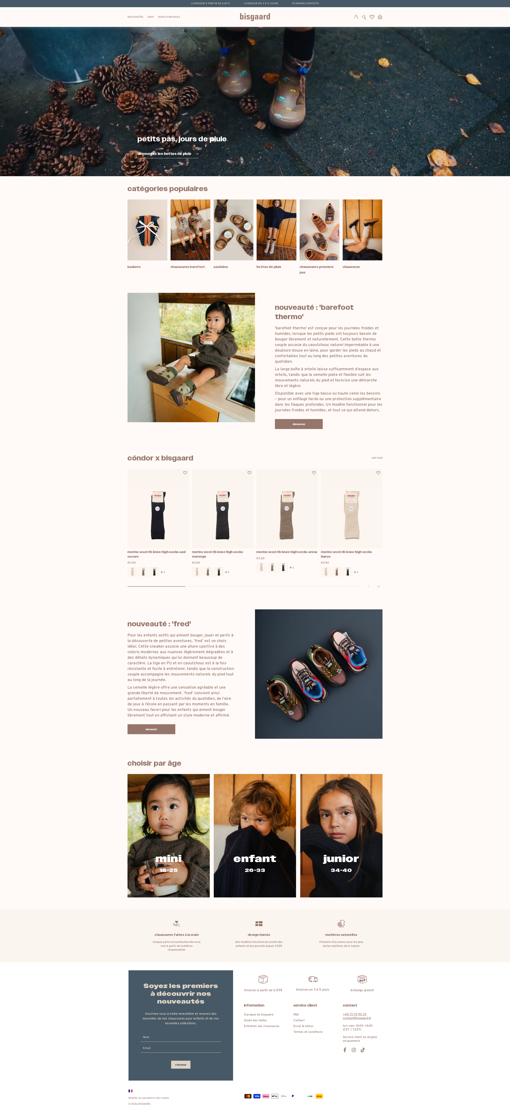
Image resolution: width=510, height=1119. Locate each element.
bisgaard (144, 1104)
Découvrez (299, 424)
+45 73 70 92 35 (354, 1014)
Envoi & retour (303, 1026)
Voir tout (377, 458)
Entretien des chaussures (261, 1026)
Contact (299, 1020)
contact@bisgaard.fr (357, 1018)
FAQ (296, 1015)
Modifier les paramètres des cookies (149, 1098)
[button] (364, 17)
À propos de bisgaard (258, 1015)
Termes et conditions (308, 1032)
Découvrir (151, 729)
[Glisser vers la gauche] (369, 586)
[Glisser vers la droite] (378, 586)
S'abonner (180, 1064)
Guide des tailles (255, 1020)
